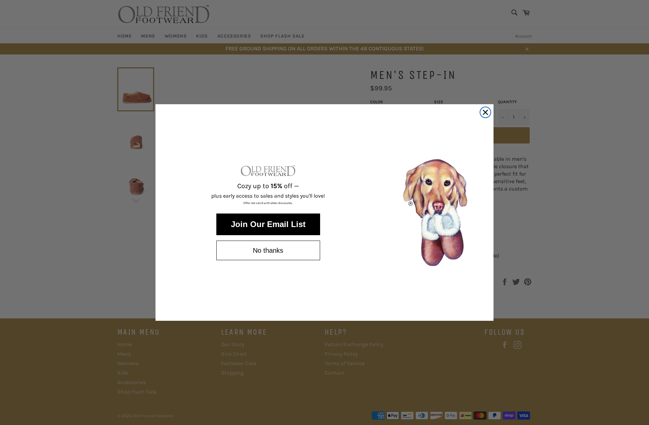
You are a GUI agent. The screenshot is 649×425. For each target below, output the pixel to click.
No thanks (268, 250)
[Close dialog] (485, 112)
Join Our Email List (268, 224)
